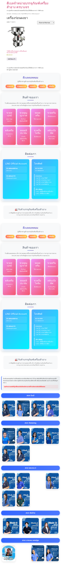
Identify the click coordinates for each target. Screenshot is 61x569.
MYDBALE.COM (16, 14)
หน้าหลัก (9, 14)
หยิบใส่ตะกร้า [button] (11, 59)
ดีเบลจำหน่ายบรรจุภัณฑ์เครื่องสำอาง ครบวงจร (27, 5)
